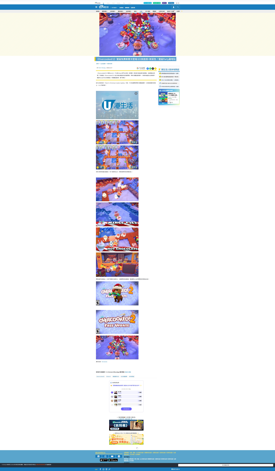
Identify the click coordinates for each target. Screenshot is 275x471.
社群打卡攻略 (157, 3)
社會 (174, 452)
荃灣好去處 (162, 452)
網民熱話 (126, 459)
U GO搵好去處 (148, 3)
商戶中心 (164, 3)
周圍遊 (154, 11)
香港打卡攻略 (170, 11)
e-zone (129, 3)
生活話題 (103, 63)
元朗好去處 (156, 452)
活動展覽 (126, 452)
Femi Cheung (101, 68)
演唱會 (97, 11)
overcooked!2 (100, 376)
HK (103, 3)
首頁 (97, 63)
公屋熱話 (121, 7)
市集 (131, 452)
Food (113, 3)
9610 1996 (128, 372)
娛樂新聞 (127, 7)
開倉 (134, 452)
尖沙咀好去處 (140, 452)
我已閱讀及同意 (225, 465)
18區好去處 (162, 11)
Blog (124, 3)
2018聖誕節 (124, 376)
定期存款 (133, 7)
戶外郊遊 (132, 454)
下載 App (172, 3)
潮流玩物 (109, 63)
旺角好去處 (169, 452)
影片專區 (148, 11)
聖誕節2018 (116, 376)
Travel (108, 3)
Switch (109, 376)
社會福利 (137, 454)
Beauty (118, 3)
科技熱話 (132, 376)
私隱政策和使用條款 (40, 464)
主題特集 (179, 11)
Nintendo (104, 362)
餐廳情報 (126, 454)
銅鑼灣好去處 (148, 452)
